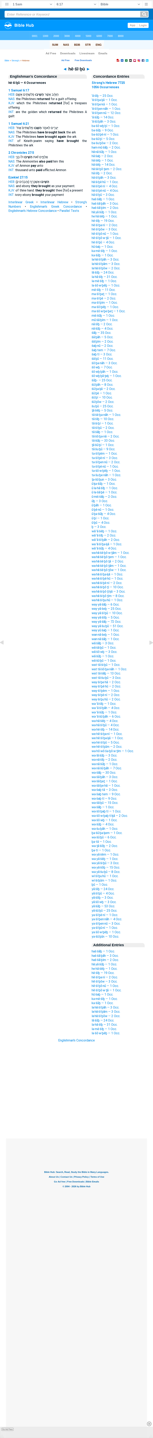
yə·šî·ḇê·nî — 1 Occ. (105, 915)
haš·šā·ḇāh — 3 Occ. (105, 203)
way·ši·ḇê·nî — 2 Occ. (106, 695)
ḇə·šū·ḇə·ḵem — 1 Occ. (107, 833)
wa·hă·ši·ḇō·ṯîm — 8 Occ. (108, 596)
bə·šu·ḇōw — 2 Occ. (105, 143)
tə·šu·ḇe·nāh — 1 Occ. (106, 475)
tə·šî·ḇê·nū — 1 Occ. (105, 466)
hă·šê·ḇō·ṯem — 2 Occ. (107, 169)
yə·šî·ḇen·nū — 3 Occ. (106, 923)
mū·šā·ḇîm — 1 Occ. (105, 320)
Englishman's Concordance (76, 1040)
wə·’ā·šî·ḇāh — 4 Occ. (106, 708)
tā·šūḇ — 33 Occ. (103, 440)
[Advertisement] (76, 1114)
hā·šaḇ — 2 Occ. (102, 156)
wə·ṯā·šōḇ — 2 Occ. (105, 846)
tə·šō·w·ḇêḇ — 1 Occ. (106, 471)
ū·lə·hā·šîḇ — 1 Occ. (105, 488)
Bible (7, 60)
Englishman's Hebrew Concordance (32, 211)
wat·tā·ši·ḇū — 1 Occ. (106, 665)
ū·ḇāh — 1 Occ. (102, 505)
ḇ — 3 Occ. (99, 527)
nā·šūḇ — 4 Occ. (102, 328)
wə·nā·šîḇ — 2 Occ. (104, 760)
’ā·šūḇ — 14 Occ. (103, 117)
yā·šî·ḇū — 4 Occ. (103, 893)
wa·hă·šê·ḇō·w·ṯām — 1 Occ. (110, 553)
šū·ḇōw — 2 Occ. (103, 402)
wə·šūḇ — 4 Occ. (103, 824)
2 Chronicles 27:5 (21, 153)
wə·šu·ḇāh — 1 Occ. (105, 829)
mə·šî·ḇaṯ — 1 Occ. (104, 294)
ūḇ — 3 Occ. (100, 501)
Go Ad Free (7, 1429)
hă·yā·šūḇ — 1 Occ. (104, 212)
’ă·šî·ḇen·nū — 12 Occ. (106, 113)
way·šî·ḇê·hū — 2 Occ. (106, 686)
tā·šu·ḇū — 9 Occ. (103, 449)
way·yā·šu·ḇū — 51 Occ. (108, 626)
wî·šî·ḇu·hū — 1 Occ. (105, 876)
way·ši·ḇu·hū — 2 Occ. (106, 699)
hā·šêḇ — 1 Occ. (103, 160)
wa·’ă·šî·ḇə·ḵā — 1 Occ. (107, 544)
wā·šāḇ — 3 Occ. (103, 643)
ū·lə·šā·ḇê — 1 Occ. (104, 492)
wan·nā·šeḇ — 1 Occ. (106, 635)
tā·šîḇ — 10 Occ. (103, 419)
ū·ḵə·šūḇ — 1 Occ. (104, 484)
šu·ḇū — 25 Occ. (103, 406)
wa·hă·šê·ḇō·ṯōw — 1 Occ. (109, 570)
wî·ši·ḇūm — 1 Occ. (104, 880)
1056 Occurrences (105, 87)
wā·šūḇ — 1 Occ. (103, 656)
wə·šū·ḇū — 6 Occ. (104, 837)
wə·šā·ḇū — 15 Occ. (105, 803)
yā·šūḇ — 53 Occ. (103, 906)
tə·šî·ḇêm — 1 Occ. (105, 453)
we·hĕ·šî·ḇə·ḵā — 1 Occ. (108, 738)
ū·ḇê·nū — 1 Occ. (103, 510)
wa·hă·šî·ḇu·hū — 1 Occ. (107, 600)
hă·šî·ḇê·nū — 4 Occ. (105, 190)
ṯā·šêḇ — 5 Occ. (102, 410)
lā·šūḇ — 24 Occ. (103, 272)
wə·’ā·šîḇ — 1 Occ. (104, 704)
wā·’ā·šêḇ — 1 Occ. (104, 531)
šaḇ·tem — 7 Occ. (104, 350)
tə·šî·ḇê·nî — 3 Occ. (105, 458)
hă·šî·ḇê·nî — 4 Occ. (105, 186)
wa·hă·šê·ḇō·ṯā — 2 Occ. (108, 561)
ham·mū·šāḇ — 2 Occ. (106, 147)
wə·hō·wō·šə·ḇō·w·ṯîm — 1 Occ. (113, 751)
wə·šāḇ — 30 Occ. (104, 773)
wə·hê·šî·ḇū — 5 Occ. (106, 742)
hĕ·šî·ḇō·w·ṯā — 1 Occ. (107, 238)
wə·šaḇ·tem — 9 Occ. (106, 794)
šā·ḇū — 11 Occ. (103, 359)
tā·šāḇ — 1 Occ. (102, 432)
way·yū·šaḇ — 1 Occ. (106, 630)
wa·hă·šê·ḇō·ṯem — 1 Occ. (109, 557)
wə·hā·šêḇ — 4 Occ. (105, 721)
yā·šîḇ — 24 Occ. (103, 889)
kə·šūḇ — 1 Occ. (103, 255)
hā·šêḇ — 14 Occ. (103, 165)
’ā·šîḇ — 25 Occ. (102, 96)
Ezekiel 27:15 (18, 177)
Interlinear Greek (21, 202)
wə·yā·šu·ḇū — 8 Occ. (106, 872)
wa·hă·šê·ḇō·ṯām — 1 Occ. (109, 566)
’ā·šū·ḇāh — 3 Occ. (104, 121)
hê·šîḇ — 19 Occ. (103, 221)
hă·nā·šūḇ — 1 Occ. (104, 152)
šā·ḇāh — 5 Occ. (102, 337)
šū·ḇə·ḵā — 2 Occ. (104, 389)
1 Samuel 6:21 (18, 124)
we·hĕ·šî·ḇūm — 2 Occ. (107, 747)
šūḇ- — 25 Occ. (102, 380)
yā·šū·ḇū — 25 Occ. (104, 910)
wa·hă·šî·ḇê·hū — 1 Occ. (107, 578)
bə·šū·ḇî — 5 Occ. (103, 139)
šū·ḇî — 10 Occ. (102, 397)
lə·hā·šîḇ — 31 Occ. (105, 277)
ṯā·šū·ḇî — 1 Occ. (103, 445)
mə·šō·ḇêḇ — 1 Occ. (105, 307)
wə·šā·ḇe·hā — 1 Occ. (106, 785)
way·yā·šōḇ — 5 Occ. (106, 617)
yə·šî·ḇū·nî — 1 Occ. (105, 928)
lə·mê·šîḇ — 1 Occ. (104, 281)
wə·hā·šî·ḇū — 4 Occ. (106, 725)
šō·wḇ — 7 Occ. (102, 367)
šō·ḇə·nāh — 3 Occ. (105, 363)
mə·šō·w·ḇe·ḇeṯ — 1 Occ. (109, 311)
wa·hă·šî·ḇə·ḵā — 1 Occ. (107, 574)
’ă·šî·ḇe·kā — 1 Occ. (105, 104)
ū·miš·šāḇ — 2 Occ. (104, 497)
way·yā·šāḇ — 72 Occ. (106, 622)
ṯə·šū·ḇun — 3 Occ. (104, 479)
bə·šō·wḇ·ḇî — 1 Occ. (106, 126)
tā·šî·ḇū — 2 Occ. (103, 428)
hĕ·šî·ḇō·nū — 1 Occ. (105, 234)
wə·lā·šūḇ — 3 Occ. (104, 755)
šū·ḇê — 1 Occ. (102, 393)
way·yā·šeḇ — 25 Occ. (107, 609)
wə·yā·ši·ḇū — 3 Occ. (105, 863)
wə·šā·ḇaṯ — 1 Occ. (105, 781)
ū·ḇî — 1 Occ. (100, 518)
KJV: (11, 103)
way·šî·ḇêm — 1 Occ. (106, 691)
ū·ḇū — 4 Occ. (101, 523)
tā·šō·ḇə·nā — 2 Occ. (106, 436)
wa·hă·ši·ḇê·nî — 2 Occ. (107, 583)
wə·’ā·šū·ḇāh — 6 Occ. (106, 716)
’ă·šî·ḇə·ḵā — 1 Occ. (105, 100)
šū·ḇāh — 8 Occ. (102, 385)
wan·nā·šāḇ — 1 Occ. (106, 639)
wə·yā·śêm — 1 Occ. (105, 854)
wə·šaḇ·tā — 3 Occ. (105, 790)
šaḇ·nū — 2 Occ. (102, 346)
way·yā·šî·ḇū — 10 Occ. (107, 613)
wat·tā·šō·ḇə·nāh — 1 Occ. (109, 669)
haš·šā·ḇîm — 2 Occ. (105, 208)
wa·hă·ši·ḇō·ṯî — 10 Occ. (108, 587)
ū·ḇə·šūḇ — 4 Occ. (104, 514)
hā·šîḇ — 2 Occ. (102, 173)
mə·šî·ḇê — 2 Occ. (104, 298)
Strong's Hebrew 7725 (108, 83)
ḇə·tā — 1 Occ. (102, 842)
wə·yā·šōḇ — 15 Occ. (106, 867)
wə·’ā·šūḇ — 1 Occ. (104, 712)
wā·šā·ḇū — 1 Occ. (104, 648)
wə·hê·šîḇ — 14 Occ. (105, 729)
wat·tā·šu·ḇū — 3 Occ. (106, 678)
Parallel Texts (69, 211)
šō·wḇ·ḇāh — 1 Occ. (105, 372)
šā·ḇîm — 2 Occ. (103, 341)
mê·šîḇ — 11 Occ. (104, 290)
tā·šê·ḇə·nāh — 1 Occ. (106, 415)
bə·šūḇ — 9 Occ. (103, 130)
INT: (11, 112)
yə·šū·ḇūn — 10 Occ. (105, 936)
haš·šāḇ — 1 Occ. (103, 199)
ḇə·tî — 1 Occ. (101, 850)
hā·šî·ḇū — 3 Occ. (103, 195)
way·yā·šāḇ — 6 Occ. (106, 604)
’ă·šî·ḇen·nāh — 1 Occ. (106, 109)
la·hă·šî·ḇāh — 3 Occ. (105, 259)
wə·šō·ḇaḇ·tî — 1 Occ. (106, 811)
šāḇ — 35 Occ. (101, 333)
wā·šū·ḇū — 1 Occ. (104, 660)
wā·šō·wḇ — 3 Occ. (104, 652)
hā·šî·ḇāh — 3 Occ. (104, 178)
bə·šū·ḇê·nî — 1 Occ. (105, 134)
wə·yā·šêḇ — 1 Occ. (105, 859)
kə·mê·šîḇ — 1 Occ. (105, 251)
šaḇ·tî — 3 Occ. (102, 354)
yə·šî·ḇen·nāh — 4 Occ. (107, 919)
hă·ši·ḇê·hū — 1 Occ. (105, 182)
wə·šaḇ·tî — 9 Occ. (104, 798)
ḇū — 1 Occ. (100, 885)
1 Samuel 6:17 (18, 90)
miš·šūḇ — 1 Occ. (103, 315)
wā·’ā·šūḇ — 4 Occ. (104, 548)
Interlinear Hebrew (54, 202)
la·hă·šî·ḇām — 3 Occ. (106, 264)
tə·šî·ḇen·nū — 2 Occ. (106, 462)
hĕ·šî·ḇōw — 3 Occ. (105, 229)
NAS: (11, 99)
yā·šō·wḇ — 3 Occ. (104, 902)
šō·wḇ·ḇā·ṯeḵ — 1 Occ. (107, 376)
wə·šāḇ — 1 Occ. (103, 807)
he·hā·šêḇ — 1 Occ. (105, 216)
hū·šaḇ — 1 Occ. (102, 247)
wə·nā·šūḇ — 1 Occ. (105, 764)
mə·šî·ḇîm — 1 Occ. (105, 302)
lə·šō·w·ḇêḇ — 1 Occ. (106, 285)
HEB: (11, 94)
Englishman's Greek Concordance (56, 206)
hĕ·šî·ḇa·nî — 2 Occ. (105, 225)
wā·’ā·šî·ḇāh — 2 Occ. (106, 540)
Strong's (16, 60)
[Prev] (5, 652)
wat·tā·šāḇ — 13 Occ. (106, 673)
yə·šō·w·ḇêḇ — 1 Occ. (106, 932)
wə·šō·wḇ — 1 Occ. (105, 820)
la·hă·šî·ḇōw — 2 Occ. (106, 268)
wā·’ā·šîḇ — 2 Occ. (104, 535)
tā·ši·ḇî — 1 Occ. (103, 423)
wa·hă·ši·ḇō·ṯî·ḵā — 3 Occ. (109, 591)
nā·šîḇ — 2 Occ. (102, 324)
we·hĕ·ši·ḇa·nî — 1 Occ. (107, 734)
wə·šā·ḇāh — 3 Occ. (105, 777)
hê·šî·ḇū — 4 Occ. (103, 242)
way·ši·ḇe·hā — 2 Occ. (106, 682)
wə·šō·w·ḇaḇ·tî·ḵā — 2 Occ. (110, 816)
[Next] (148, 652)
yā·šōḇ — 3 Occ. (103, 897)
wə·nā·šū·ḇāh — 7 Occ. (107, 768)
